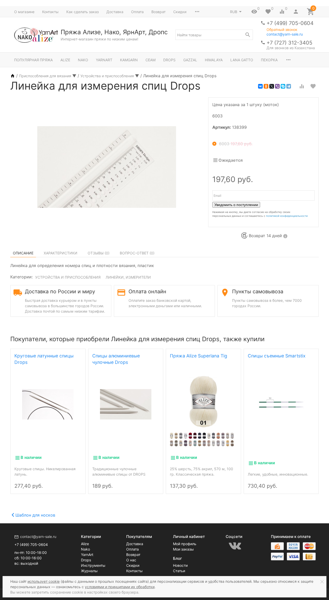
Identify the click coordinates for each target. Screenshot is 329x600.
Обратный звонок (282, 29)
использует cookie (44, 581)
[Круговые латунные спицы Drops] (48, 403)
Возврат (158, 12)
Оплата (137, 12)
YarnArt (104, 60)
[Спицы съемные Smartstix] (281, 403)
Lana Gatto (241, 60)
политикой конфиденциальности (287, 215)
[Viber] (277, 86)
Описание (23, 253)
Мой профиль (184, 544)
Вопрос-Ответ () (137, 253)
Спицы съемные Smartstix (277, 355)
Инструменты (93, 565)
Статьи (179, 571)
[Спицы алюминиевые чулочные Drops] (125, 403)
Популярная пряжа (33, 60)
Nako (83, 60)
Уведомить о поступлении (236, 205)
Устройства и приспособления (67, 277)
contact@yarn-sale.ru (285, 34)
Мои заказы (183, 549)
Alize (65, 60)
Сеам (150, 60)
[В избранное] (313, 86)
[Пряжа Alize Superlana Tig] (203, 401)
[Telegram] (288, 86)
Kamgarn (129, 60)
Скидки (179, 12)
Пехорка (269, 60)
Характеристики (60, 253)
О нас (131, 560)
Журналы (89, 571)
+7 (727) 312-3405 (289, 43)
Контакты (50, 12)
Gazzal (190, 60)
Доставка (114, 12)
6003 (235, 143)
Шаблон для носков (35, 515)
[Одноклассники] (266, 86)
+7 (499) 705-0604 (290, 23)
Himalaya (214, 60)
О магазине (24, 12)
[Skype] (283, 86)
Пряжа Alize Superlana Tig (198, 355)
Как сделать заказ (82, 12)
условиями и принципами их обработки (119, 587)
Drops (169, 60)
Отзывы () (98, 253)
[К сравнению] (301, 86)
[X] (271, 86)
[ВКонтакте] (260, 86)
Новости (180, 565)
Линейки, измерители (128, 277)
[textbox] (214, 35)
